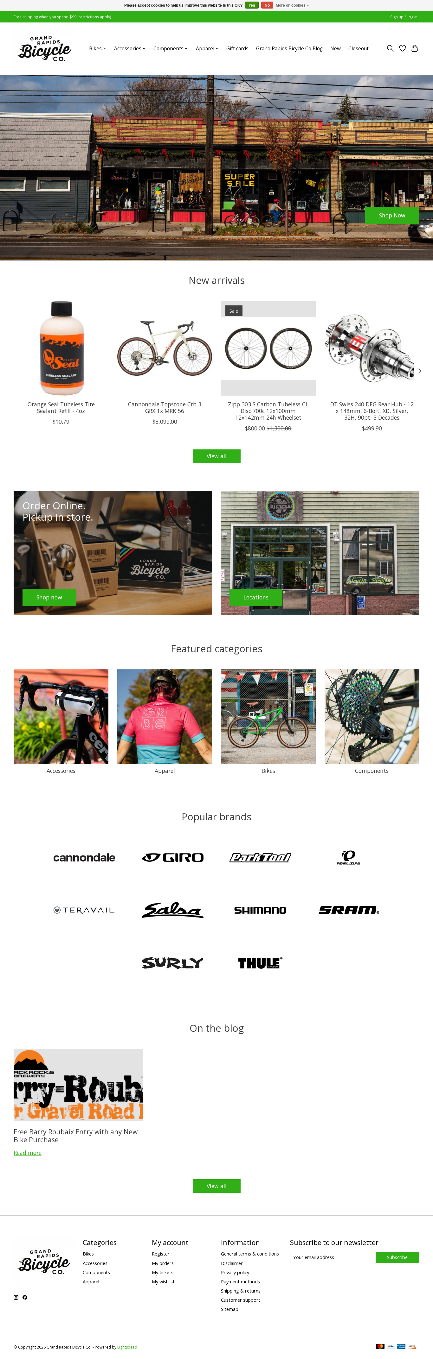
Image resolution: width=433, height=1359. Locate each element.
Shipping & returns (241, 1290)
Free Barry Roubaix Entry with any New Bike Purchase (76, 1135)
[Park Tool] (260, 858)
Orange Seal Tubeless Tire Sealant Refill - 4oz (61, 407)
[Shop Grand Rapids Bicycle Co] (44, 48)
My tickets (162, 1272)
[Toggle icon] (390, 48)
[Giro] (172, 858)
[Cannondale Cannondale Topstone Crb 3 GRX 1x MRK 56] (164, 348)
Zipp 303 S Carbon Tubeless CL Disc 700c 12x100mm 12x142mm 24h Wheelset (268, 410)
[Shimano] (260, 911)
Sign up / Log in (403, 17)
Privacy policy (235, 1272)
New (335, 48)
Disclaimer (232, 1263)
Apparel (165, 770)
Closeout (358, 48)
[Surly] (172, 964)
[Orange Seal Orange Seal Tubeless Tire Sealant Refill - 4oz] (61, 348)
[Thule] (260, 964)
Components (372, 770)
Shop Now (392, 215)
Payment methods (240, 1281)
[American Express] (401, 1347)
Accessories (61, 770)
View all (217, 456)
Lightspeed (127, 1347)
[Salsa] (172, 911)
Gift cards (237, 48)
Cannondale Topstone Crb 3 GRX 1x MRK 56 (164, 407)
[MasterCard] (380, 1347)
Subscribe (397, 1257)
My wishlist (163, 1281)
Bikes (268, 770)
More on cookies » (292, 5)
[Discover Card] (412, 1347)
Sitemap (229, 1309)
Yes (252, 5)
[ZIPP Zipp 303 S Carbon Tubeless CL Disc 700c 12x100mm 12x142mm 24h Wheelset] (268, 348)
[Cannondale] (84, 858)
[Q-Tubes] (84, 911)
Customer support (240, 1300)
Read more (28, 1152)
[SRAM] (348, 911)
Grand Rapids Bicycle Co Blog (289, 48)
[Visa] (391, 1347)
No (267, 5)
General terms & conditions (250, 1253)
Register (161, 1253)
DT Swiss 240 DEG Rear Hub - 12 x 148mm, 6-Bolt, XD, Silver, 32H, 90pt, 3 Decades (372, 410)
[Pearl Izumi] (348, 858)
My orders (163, 1263)
